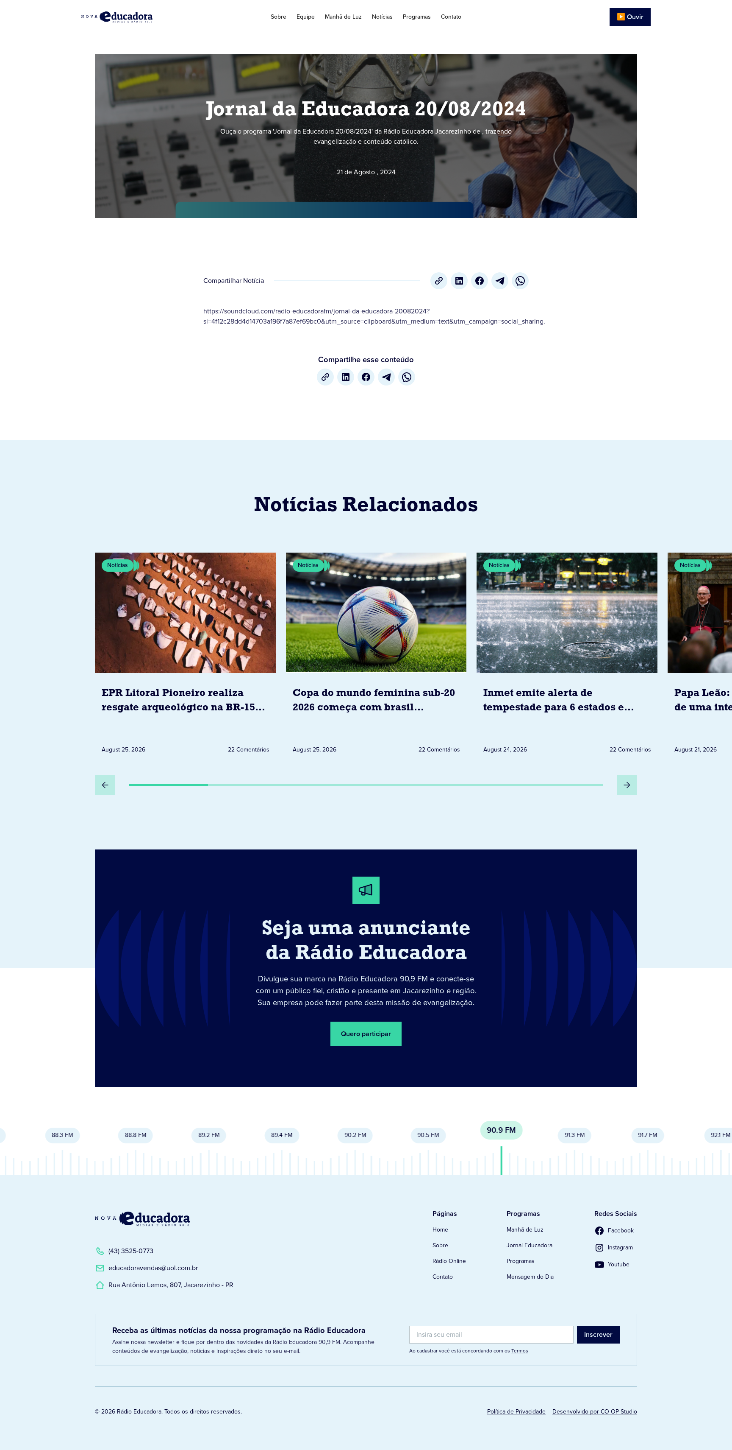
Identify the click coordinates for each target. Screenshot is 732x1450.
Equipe (306, 16)
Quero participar (366, 1034)
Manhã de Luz (343, 16)
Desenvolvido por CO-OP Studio (594, 1411)
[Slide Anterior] (105, 785)
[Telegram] (499, 280)
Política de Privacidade (516, 1411)
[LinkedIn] (459, 280)
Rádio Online (449, 1261)
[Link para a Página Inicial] (142, 1219)
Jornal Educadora (529, 1245)
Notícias (382, 16)
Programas (417, 16)
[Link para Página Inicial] (140, 17)
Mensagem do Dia (530, 1276)
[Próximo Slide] (627, 785)
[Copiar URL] (438, 280)
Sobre (278, 16)
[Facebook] (479, 280)
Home (440, 1229)
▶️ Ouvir (630, 17)
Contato (451, 16)
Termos (519, 1351)
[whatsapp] (520, 280)
